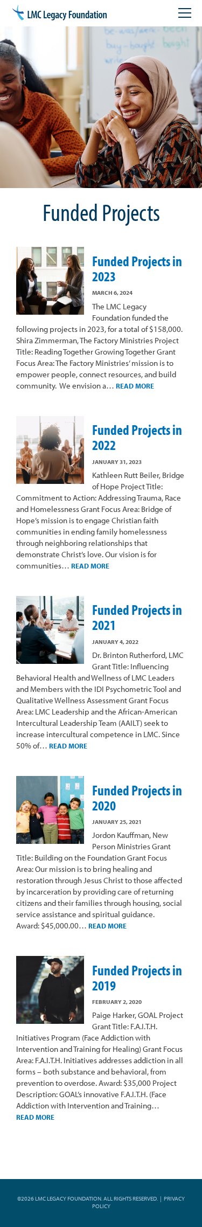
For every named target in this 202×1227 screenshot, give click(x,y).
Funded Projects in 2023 (137, 268)
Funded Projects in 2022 (137, 437)
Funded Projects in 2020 (137, 797)
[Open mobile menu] (184, 13)
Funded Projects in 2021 (137, 617)
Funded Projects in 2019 (137, 977)
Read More (135, 386)
